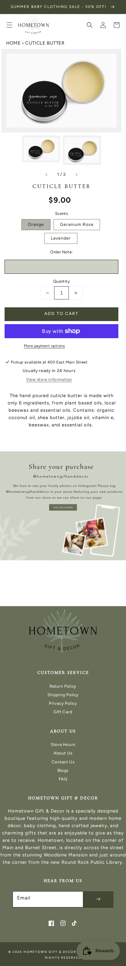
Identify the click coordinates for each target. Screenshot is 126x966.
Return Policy (63, 686)
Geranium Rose (77, 224)
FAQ (63, 778)
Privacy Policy (63, 703)
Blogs (63, 770)
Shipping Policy (63, 694)
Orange (36, 224)
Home (13, 43)
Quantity (61, 281)
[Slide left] (47, 174)
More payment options (44, 346)
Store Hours (63, 744)
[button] (9, 25)
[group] (63, 505)
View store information (49, 379)
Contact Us (63, 761)
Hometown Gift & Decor (50, 952)
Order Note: (61, 252)
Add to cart (61, 313)
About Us (63, 753)
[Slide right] (76, 174)
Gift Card (63, 711)
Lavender (61, 238)
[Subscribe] (98, 899)
